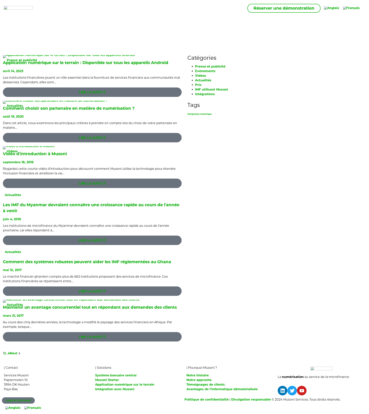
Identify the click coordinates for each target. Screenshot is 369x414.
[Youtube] (302, 390)
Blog (203, 8)
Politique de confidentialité (206, 399)
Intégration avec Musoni (114, 389)
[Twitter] (292, 390)
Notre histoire (197, 375)
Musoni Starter (107, 380)
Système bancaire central (115, 375)
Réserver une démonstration (283, 8)
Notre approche (199, 380)
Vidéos (12, 151)
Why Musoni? (156, 8)
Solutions (127, 8)
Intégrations (205, 94)
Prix (198, 85)
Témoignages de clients (205, 384)
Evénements (205, 71)
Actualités (15, 106)
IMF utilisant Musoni (211, 89)
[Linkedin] (282, 390)
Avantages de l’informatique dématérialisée (222, 389)
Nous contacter (229, 8)
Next (13, 353)
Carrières (184, 8)
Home (107, 8)
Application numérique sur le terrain (124, 384)
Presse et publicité (22, 60)
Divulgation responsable (251, 399)
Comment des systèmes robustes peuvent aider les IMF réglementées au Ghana (87, 261)
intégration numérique (199, 114)
